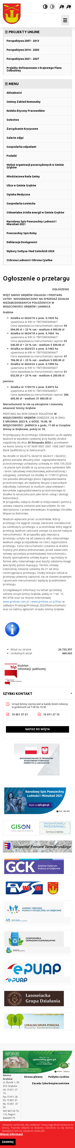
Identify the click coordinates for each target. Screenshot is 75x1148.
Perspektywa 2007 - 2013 (23, 40)
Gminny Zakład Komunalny (24, 101)
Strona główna (33, 1076)
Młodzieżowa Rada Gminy (23, 176)
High (45, 6)
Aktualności (14, 92)
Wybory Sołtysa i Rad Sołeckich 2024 (30, 251)
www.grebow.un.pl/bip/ (46, 601)
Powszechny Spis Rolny (22, 233)
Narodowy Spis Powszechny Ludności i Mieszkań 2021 (31, 223)
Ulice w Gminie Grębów (21, 185)
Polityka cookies (58, 1076)
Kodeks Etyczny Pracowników (26, 110)
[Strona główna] (13, 13)
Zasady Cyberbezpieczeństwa (50, 1083)
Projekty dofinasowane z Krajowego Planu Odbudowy (34, 69)
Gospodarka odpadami (21, 146)
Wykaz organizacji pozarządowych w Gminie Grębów (35, 166)
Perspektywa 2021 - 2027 (23, 58)
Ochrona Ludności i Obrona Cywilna (29, 260)
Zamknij (8, 1142)
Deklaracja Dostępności (22, 242)
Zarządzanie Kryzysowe (22, 128)
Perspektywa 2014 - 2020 (23, 49)
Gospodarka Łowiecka (21, 203)
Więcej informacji (11, 1134)
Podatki (12, 155)
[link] (37, 31)
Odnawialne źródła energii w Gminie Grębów (35, 212)
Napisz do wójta (37, 729)
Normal (52, 6)
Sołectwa (13, 119)
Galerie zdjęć (15, 137)
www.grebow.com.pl (16, 601)
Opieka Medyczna (18, 194)
